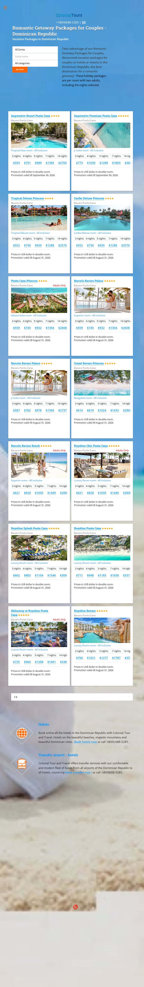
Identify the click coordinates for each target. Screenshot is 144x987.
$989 (38, 163)
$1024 (102, 410)
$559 (16, 328)
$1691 (51, 662)
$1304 (50, 328)
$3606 (129, 163)
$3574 (129, 658)
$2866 (127, 410)
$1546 (51, 575)
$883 (27, 575)
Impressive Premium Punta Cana (95, 116)
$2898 (64, 493)
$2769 (62, 163)
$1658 (114, 575)
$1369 (50, 410)
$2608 (62, 328)
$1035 (39, 493)
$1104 (39, 575)
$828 (27, 493)
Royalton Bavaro (85, 611)
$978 (38, 410)
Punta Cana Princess (24, 281)
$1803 (116, 163)
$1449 (51, 493)
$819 (90, 410)
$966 (27, 662)
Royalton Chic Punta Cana (91, 446)
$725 (16, 662)
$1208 (39, 662)
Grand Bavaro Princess (89, 363)
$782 (27, 410)
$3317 (127, 575)
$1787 (116, 658)
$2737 (62, 410)
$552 (16, 245)
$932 (38, 328)
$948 (90, 575)
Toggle (7, 8)
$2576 (62, 245)
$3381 (64, 662)
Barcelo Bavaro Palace (88, 281)
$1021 (91, 658)
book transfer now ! (79, 772)
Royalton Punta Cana (87, 528)
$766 (79, 658)
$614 (79, 410)
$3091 (64, 575)
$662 (16, 575)
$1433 (114, 410)
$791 (27, 163)
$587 (16, 410)
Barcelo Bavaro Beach (25, 446)
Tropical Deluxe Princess (27, 198)
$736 (27, 245)
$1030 (91, 163)
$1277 (104, 658)
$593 (16, 163)
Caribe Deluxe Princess (89, 198)
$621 (16, 493)
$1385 (50, 163)
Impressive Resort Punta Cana (30, 116)
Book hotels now (86, 742)
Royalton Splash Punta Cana (29, 528)
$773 (79, 163)
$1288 (104, 163)
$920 (38, 245)
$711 (79, 575)
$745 (27, 328)
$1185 (102, 575)
